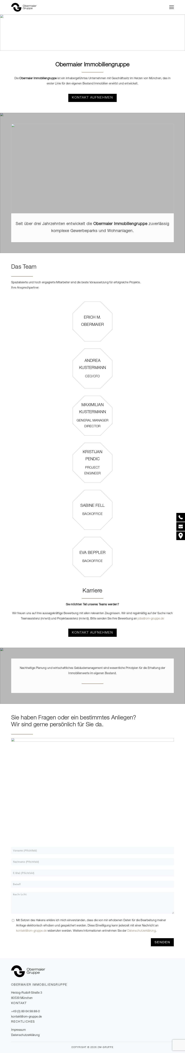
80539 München (22, 998)
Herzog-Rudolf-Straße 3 (26, 993)
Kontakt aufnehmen (92, 97)
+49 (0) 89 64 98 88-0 (25, 1011)
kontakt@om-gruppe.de (26, 1017)
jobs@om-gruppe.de (151, 618)
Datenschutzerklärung (141, 931)
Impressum (18, 1030)
